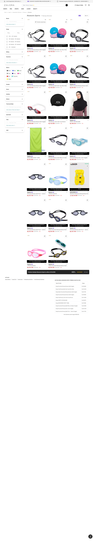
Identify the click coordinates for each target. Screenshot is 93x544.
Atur (86, 15)
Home (5, 12)
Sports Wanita (7, 279)
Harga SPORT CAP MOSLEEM (61, 300)
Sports (17, 8)
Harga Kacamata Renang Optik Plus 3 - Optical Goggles (66, 311)
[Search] (67, 5)
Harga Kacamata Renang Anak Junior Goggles (64, 308)
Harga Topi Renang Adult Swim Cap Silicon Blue (65, 289)
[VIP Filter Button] (79, 16)
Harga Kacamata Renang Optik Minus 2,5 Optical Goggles (67, 305)
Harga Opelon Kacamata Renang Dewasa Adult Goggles (66, 291)
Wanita (5, 8)
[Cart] (89, 5)
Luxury (29, 8)
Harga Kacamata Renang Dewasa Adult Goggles (65, 286)
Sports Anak (20, 279)
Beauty (35, 8)
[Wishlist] (85, 5)
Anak (22, 8)
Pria (11, 8)
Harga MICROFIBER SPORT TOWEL (62, 303)
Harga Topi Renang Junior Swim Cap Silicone (64, 297)
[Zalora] (9, 5)
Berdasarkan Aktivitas (17, 12)
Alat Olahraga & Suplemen (39, 279)
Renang (24, 12)
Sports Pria (14, 279)
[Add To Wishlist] (45, 48)
